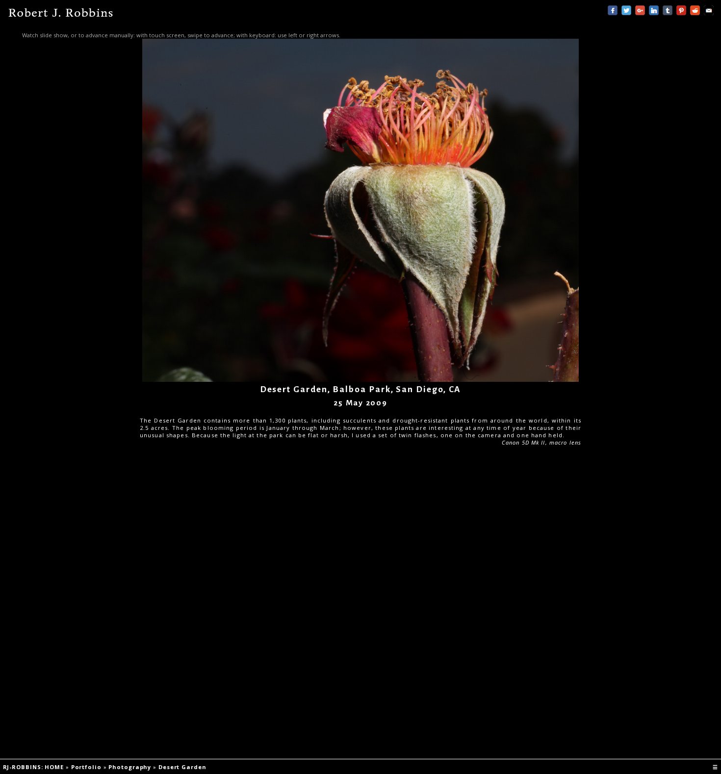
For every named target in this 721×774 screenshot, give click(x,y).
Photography (130, 767)
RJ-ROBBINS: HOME (34, 767)
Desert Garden (183, 767)
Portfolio (87, 767)
